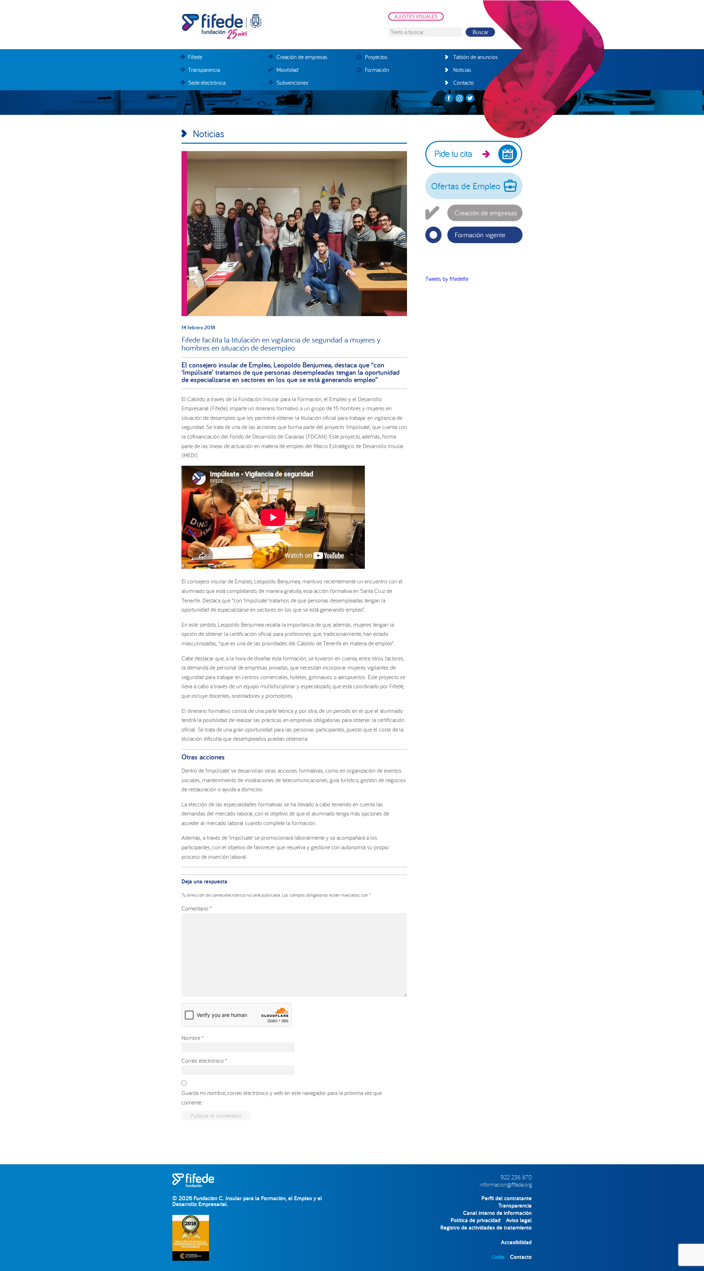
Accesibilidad (516, 1242)
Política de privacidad (475, 1220)
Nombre (193, 1037)
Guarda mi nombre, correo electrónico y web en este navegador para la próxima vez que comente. (282, 1097)
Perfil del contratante (506, 1198)
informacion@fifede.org (506, 1184)
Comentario (197, 908)
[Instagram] (459, 98)
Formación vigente (480, 234)
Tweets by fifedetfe (446, 278)
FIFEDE (255, 26)
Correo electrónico (204, 1060)
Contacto (521, 1257)
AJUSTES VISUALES (416, 16)
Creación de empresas (486, 212)
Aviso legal (519, 1220)
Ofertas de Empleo (465, 186)
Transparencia (515, 1205)
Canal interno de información (497, 1213)
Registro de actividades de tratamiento (486, 1227)
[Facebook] (448, 98)
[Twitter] (470, 98)
